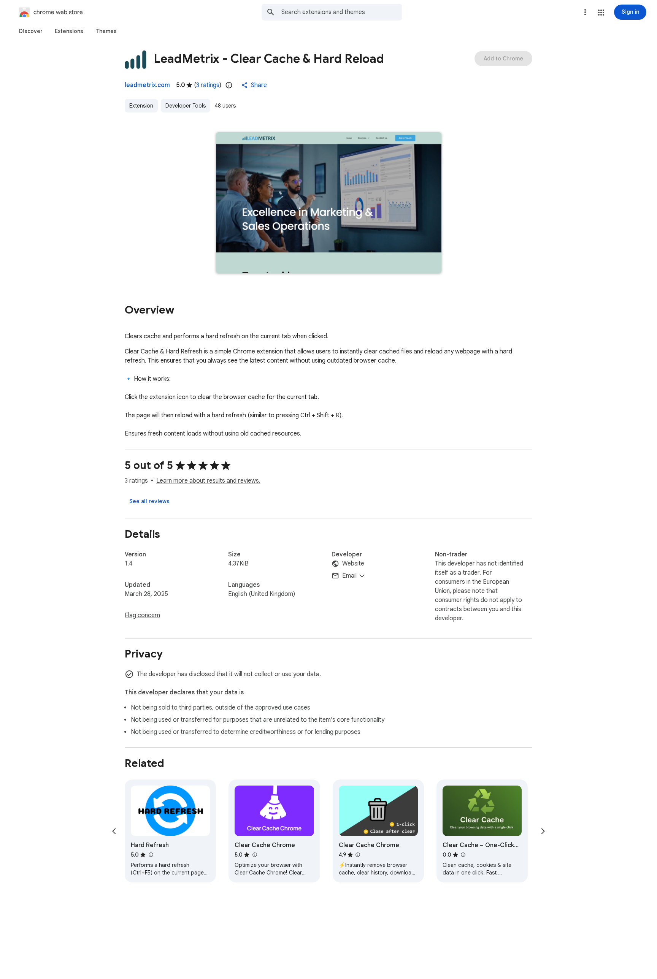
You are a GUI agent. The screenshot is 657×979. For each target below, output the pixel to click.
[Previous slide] (114, 831)
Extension (141, 105)
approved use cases (282, 707)
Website (353, 563)
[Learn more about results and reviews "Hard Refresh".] (150, 855)
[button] (601, 12)
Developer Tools (185, 105)
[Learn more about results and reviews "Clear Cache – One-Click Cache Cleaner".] (463, 855)
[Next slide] (543, 831)
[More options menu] (585, 12)
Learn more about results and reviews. (208, 481)
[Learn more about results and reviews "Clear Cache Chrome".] (254, 855)
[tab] (31, 31)
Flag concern (142, 615)
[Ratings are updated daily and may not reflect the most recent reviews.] (228, 85)
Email (349, 576)
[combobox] (341, 12)
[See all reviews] (149, 501)
